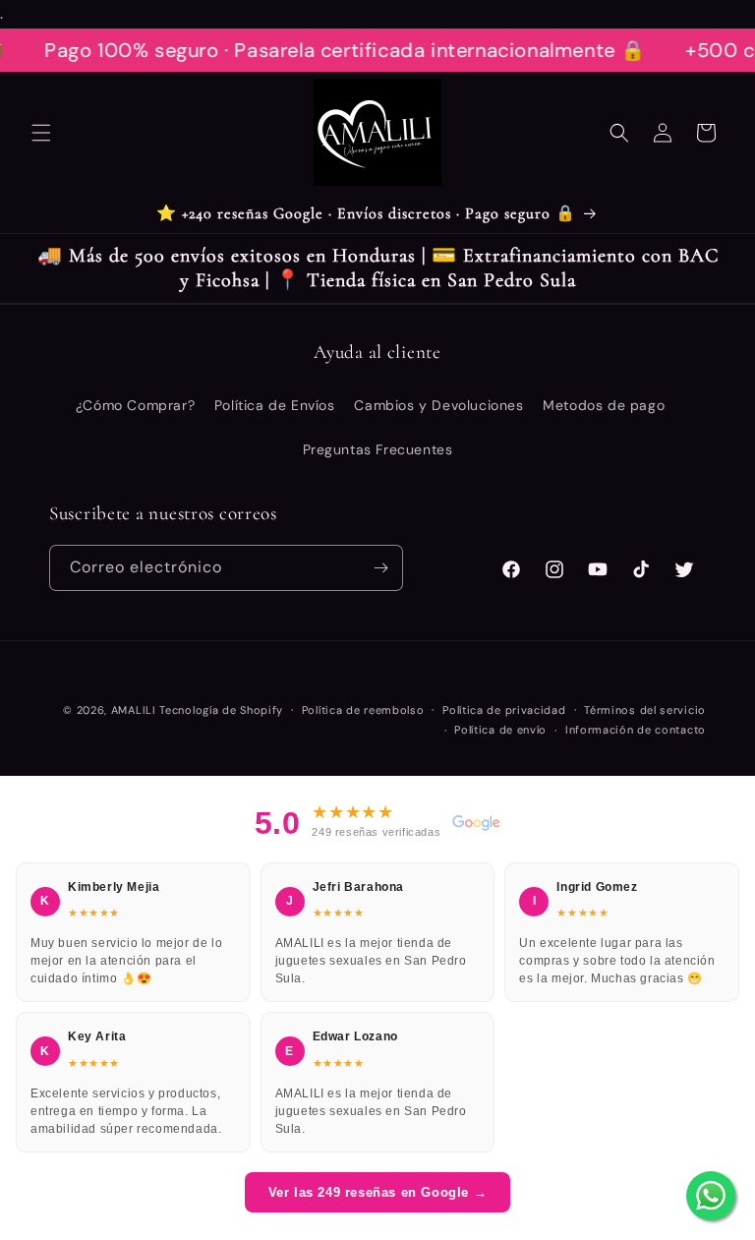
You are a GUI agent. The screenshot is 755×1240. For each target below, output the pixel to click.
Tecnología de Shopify (221, 710)
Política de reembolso (363, 710)
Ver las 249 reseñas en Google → (378, 1192)
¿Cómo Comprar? (135, 405)
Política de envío (500, 730)
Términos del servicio (645, 710)
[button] (41, 132)
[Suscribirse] (380, 568)
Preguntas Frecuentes (378, 449)
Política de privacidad (503, 710)
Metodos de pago (604, 405)
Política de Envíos (274, 405)
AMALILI (133, 710)
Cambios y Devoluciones (438, 405)
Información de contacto (635, 730)
